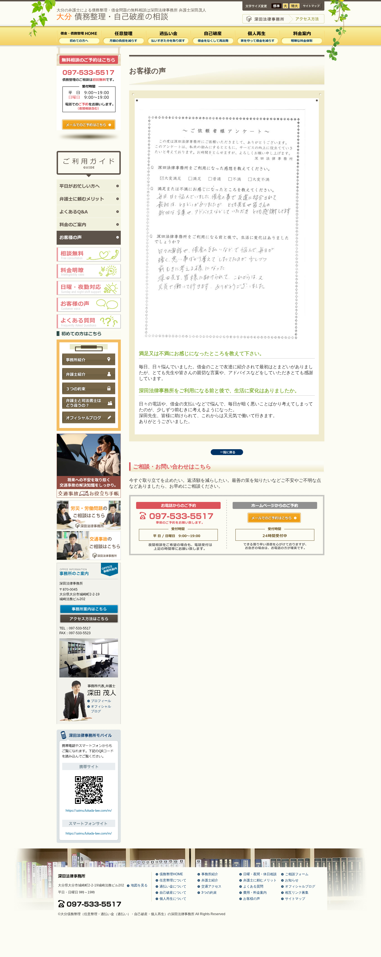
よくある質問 (253, 886)
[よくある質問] (89, 330)
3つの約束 (209, 893)
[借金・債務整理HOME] (79, 44)
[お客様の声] (89, 313)
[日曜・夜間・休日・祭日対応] (89, 296)
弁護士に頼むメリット (260, 880)
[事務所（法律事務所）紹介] (88, 367)
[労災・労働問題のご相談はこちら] (89, 528)
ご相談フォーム (296, 874)
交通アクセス (211, 886)
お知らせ (291, 880)
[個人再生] (257, 44)
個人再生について (173, 899)
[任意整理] (123, 44)
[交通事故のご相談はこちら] (89, 558)
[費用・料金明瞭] (89, 280)
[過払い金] (168, 44)
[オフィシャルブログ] (88, 425)
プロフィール (101, 701)
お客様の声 (251, 899)
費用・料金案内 (255, 893)
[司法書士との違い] (88, 410)
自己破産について (173, 893)
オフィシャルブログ (300, 886)
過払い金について (173, 886)
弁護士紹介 (209, 880)
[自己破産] (213, 44)
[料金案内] (301, 44)
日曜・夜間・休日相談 (260, 874)
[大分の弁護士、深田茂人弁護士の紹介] (88, 381)
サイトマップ (295, 899)
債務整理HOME (171, 874)
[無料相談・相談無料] (89, 263)
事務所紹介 (209, 874)
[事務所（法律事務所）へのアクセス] (89, 622)
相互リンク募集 (296, 893)
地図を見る (139, 885)
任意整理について (173, 880)
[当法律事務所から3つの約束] (88, 396)
